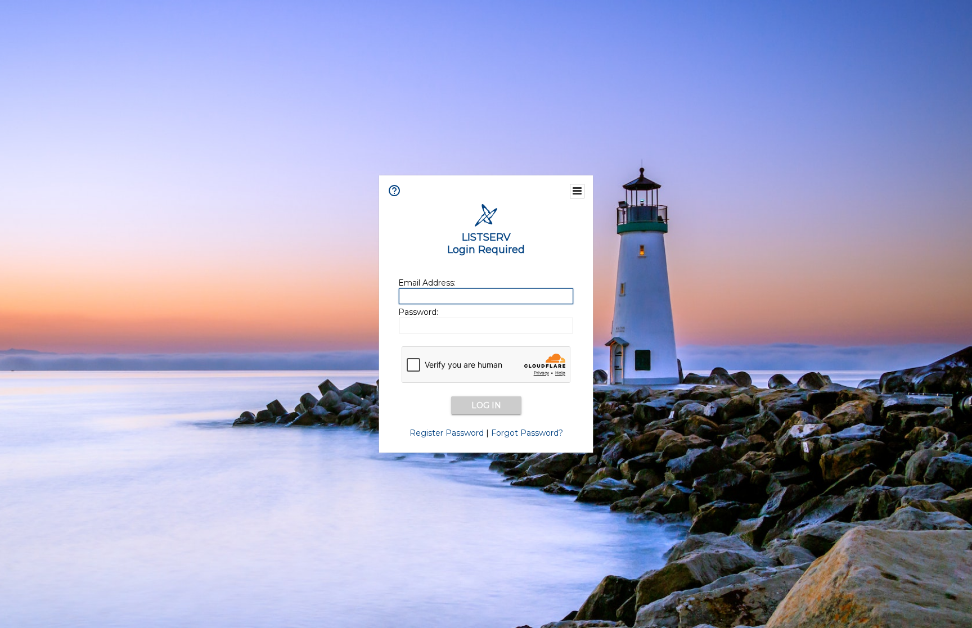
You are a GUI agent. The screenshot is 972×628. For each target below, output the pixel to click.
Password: (418, 312)
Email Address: (427, 283)
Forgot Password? (527, 433)
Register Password (447, 433)
